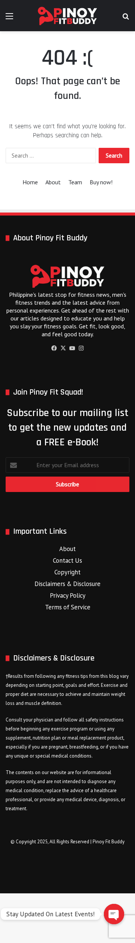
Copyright (67, 572)
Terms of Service (67, 607)
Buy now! (101, 182)
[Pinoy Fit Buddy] (68, 15)
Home (30, 182)
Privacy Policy (68, 595)
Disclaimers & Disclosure (67, 584)
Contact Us (67, 560)
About (53, 182)
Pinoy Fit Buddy (108, 841)
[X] (63, 348)
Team (75, 182)
